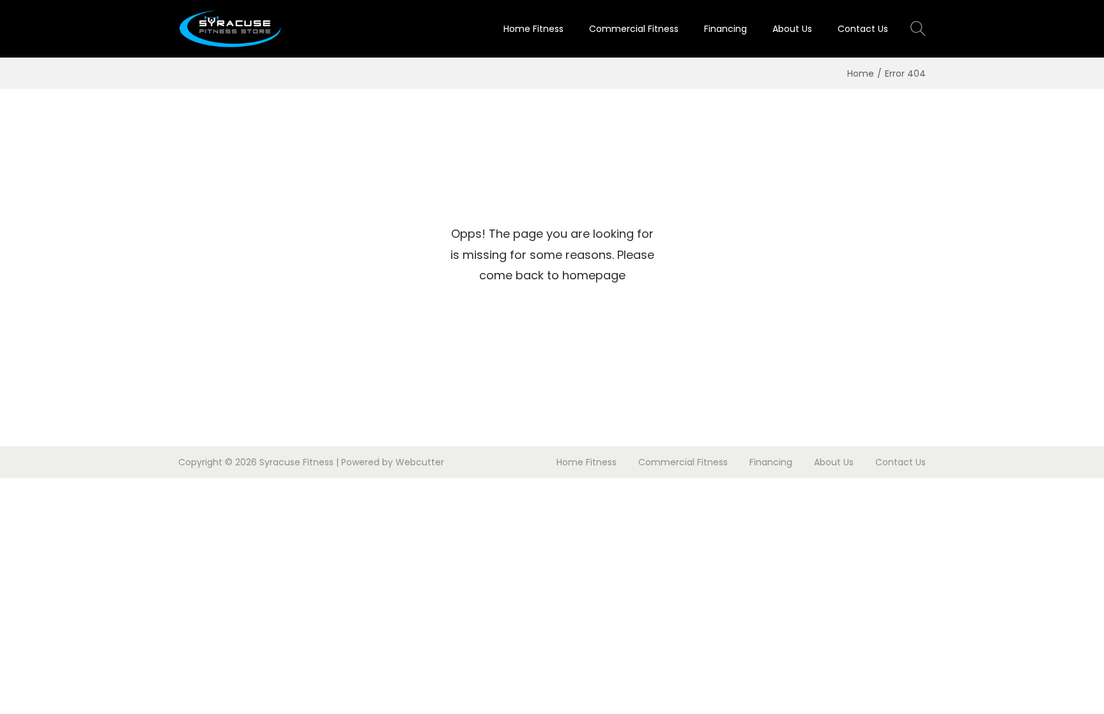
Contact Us (900, 462)
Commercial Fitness (683, 462)
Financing (770, 462)
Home (860, 73)
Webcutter (419, 462)
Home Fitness (586, 462)
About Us (834, 462)
